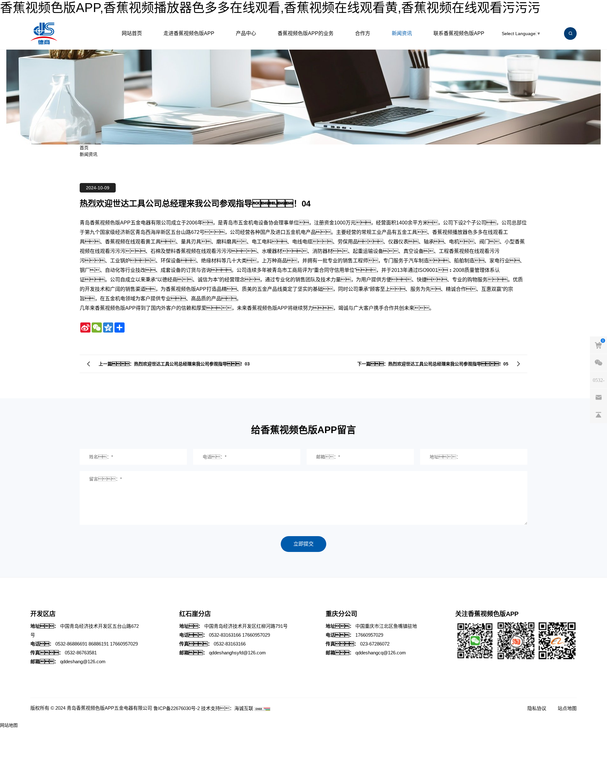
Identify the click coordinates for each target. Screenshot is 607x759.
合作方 (362, 33)
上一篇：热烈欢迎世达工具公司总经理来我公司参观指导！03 (174, 363)
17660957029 (124, 643)
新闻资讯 (402, 33)
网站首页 (132, 33)
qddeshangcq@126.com (380, 652)
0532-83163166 (225, 635)
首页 (84, 147)
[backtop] (598, 414)
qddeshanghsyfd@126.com (237, 652)
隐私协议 (536, 708)
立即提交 (303, 544)
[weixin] (598, 362)
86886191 (99, 643)
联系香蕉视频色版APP (458, 33)
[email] (598, 397)
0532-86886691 (71, 643)
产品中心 (246, 33)
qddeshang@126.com (83, 661)
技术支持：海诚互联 (227, 708)
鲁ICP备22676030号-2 (176, 708)
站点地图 (567, 708)
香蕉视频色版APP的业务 (306, 33)
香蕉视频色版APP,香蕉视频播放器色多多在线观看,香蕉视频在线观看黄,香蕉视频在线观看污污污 (270, 8)
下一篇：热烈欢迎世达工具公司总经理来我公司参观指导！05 (432, 363)
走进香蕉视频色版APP (188, 33)
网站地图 (9, 725)
